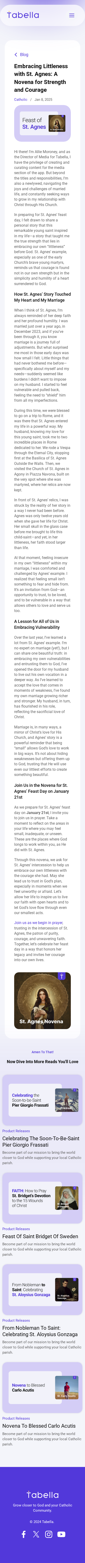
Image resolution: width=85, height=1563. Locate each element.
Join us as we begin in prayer (38, 922)
